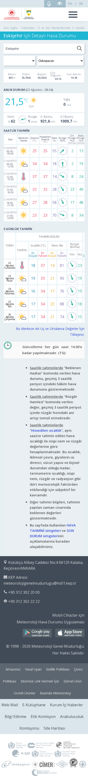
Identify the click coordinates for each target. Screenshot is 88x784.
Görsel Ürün (73, 681)
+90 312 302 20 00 (24, 592)
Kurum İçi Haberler (66, 704)
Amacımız (13, 669)
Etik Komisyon (43, 716)
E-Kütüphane (34, 704)
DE (81, 4)
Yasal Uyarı (33, 669)
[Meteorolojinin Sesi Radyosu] (49, 3)
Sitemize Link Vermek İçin (40, 681)
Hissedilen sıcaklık (46, 430)
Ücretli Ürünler (24, 693)
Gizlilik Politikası (57, 669)
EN (70, 4)
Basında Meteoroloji (55, 693)
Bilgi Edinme (15, 716)
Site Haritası (54, 728)
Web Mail (9, 704)
